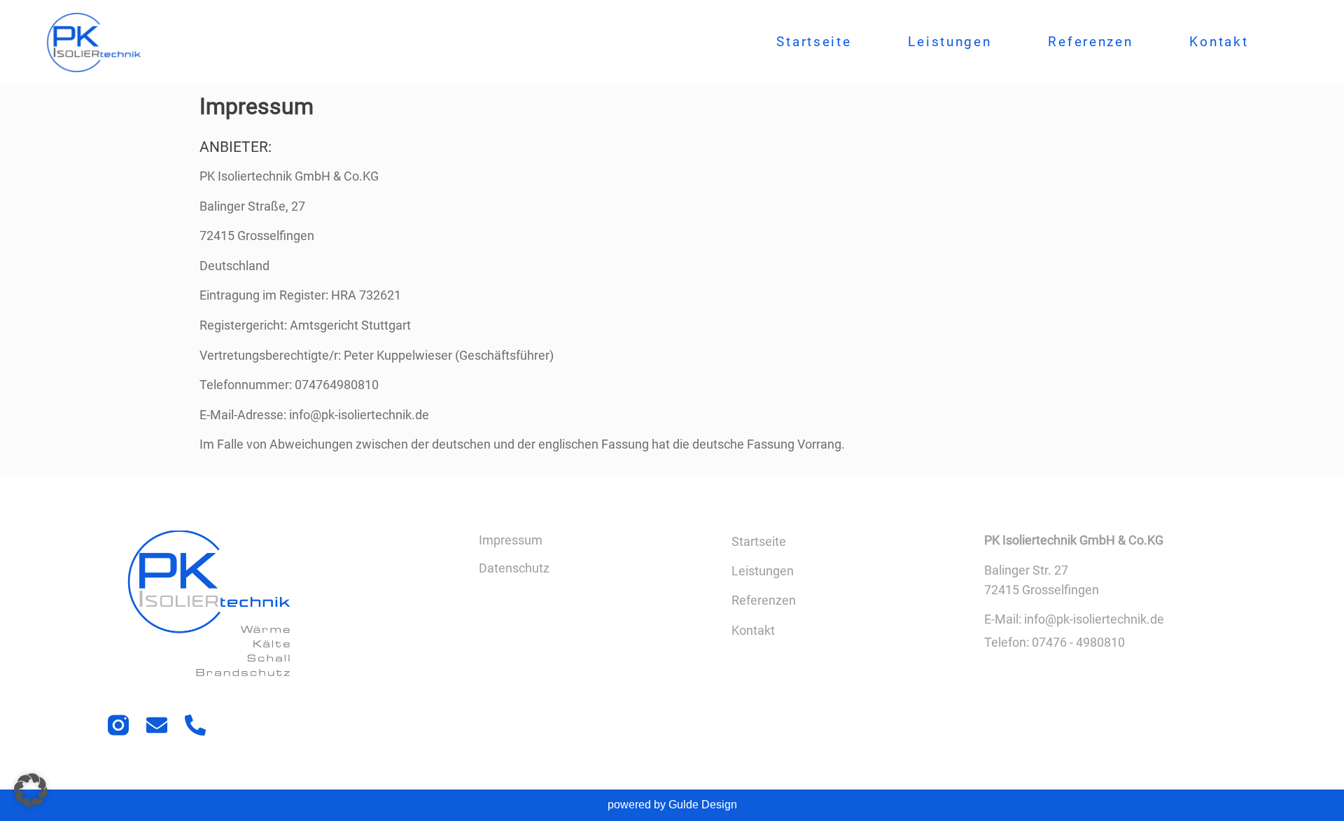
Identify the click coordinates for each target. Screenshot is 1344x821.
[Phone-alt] (195, 725)
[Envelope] (156, 725)
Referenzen (1090, 42)
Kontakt (1218, 42)
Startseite (813, 42)
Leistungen (949, 42)
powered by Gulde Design (672, 805)
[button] (31, 790)
